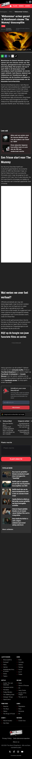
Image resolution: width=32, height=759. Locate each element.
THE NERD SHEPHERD (9, 29)
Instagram (14, 374)
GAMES (27, 6)
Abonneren (16, 407)
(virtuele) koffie (17, 370)
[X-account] (10, 752)
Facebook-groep (11, 380)
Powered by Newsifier (16, 755)
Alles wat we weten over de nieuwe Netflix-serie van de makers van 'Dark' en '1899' (20, 138)
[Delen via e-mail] (12, 56)
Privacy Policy (7, 738)
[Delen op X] (9, 56)
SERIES (21, 6)
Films (3, 26)
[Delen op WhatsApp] (2, 56)
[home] (11, 6)
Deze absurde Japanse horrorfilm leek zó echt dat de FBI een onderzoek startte (19, 148)
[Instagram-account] (18, 752)
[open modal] (30, 2)
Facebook (4, 374)
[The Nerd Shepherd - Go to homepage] (5, 2)
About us (16, 742)
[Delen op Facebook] (5, 56)
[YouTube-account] (22, 752)
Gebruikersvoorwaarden (21, 738)
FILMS (15, 6)
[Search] (27, 2)
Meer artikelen (7, 529)
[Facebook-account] (14, 752)
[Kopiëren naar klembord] (16, 56)
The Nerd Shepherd (8, 372)
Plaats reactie (16, 459)
